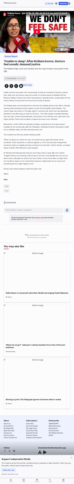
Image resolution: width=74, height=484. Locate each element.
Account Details (32, 426)
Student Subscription (34, 438)
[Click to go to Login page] (69, 3)
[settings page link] (56, 3)
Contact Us (8, 433)
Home (10, 480)
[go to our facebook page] (5, 451)
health (6, 186)
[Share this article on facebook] (7, 86)
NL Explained (9, 428)
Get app (50, 3)
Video (23, 480)
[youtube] (14, 451)
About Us (7, 424)
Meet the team (9, 431)
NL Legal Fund (31, 428)
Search (50, 481)
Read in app (27, 85)
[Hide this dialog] (71, 457)
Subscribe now (8, 470)
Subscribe (63, 3)
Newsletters (53, 428)
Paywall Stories (32, 433)
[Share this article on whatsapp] (16, 86)
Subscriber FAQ (32, 431)
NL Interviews (54, 431)
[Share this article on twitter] (11, 86)
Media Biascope (55, 426)
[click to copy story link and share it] (21, 86)
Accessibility (8, 426)
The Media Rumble (56, 433)
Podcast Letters (32, 435)
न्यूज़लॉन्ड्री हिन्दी (53, 424)
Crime (6, 191)
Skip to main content (13, 13)
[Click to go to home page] (14, 3)
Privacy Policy (9, 435)
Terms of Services (10, 438)
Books (51, 435)
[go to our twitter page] (9, 451)
